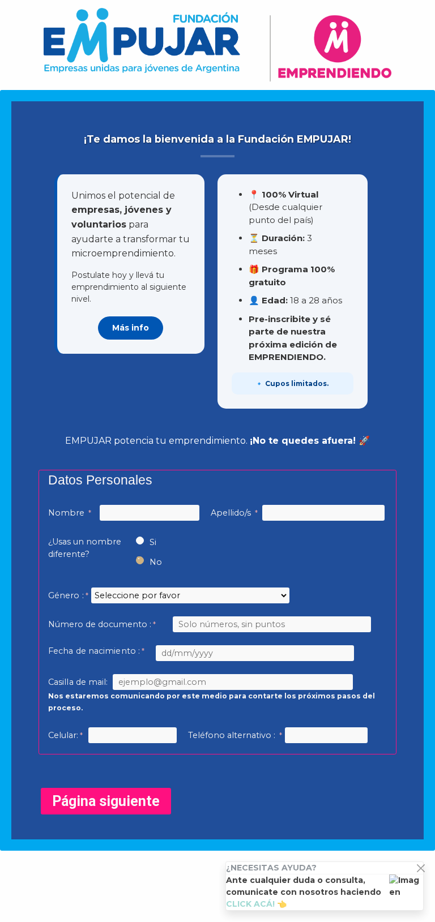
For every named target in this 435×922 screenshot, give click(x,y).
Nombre (67, 513)
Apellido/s (232, 513)
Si (153, 542)
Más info (130, 328)
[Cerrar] (421, 868)
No (156, 562)
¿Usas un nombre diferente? (84, 548)
